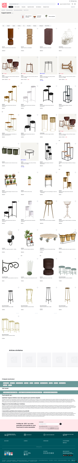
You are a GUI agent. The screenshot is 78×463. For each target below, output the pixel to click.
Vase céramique (6, 383)
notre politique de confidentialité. (53, 428)
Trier (3, 25)
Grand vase (56, 383)
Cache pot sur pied (62, 383)
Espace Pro (73, 6)
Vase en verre (12, 383)
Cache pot (50, 383)
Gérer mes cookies (9, 461)
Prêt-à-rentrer (17, 6)
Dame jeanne (36, 383)
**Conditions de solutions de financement (24, 461)
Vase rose (31, 383)
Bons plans (23, 6)
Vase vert (10, 385)
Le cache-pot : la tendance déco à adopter (10, 392)
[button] (75, 4)
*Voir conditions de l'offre (43, 426)
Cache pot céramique (43, 383)
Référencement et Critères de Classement (22, 460)
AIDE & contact (6, 440)
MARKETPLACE (65, 442)
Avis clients (55, 460)
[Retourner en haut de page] (76, 461)
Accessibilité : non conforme (33, 461)
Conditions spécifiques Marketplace (11, 460)
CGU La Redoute (51, 460)
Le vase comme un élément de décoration (50, 392)
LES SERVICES (25, 440)
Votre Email (41, 422)
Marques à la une (46, 6)
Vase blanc (5, 385)
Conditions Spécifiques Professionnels (43, 460)
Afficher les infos (39, 446)
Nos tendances (38, 6)
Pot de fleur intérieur (19, 383)
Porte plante (26, 383)
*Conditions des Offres (14, 461)
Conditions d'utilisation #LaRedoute (62, 460)
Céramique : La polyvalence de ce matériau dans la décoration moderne (30, 392)
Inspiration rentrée (31, 6)
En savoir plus (71, 453)
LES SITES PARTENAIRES (66, 440)
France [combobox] (74, 460)
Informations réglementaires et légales (32, 460)
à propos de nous (45, 440)
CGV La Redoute (4, 460)
